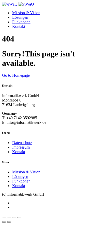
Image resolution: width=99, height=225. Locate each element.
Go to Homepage (16, 75)
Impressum (21, 147)
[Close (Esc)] (4, 217)
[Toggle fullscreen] (14, 217)
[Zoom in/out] (19, 217)
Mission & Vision (26, 13)
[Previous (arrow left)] (4, 222)
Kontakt (18, 26)
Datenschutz (22, 142)
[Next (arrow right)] (9, 222)
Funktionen (21, 22)
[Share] (9, 217)
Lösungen (20, 17)
